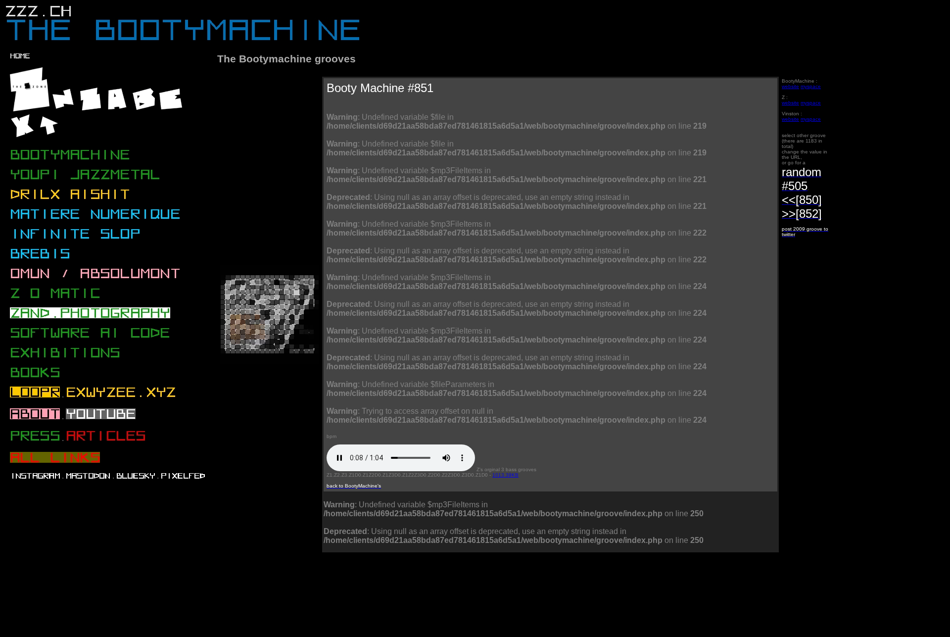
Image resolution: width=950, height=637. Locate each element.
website (790, 86)
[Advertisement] (399, 598)
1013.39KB (505, 475)
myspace (811, 86)
